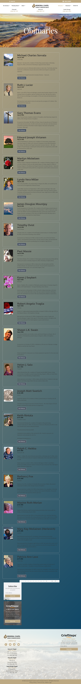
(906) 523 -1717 (14, 11)
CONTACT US (12, 641)
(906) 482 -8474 (67, 11)
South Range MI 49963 (12, 671)
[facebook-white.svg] (6, 644)
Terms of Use (40, 682)
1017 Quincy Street (12, 652)
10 (46, 581)
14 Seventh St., (12, 669)
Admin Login (48, 682)
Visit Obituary (21, 78)
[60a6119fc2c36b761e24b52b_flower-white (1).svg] (10, 644)
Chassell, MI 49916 (12, 662)
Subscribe (12, 596)
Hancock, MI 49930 (12, 653)
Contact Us (13, 1)
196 (52, 581)
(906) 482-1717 (12, 650)
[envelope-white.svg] (18, 644)
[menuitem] (6, 6)
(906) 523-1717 (12, 659)
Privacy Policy (33, 682)
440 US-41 (12, 660)
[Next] (58, 581)
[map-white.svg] (14, 644)
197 (55, 581)
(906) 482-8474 (12, 667)
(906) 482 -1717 (40, 11)
